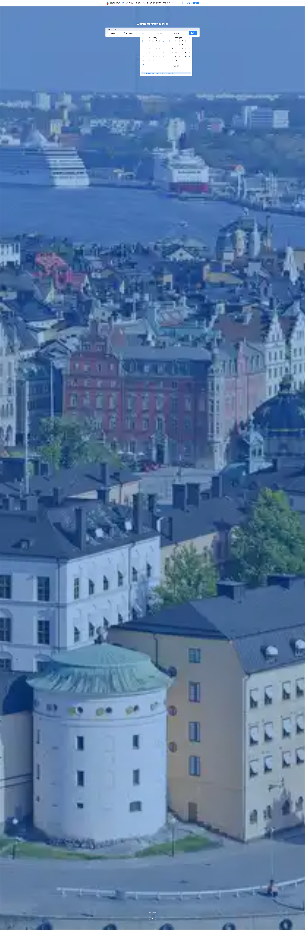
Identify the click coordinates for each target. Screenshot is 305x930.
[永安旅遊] (111, 3)
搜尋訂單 (189, 3)
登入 (196, 3)
